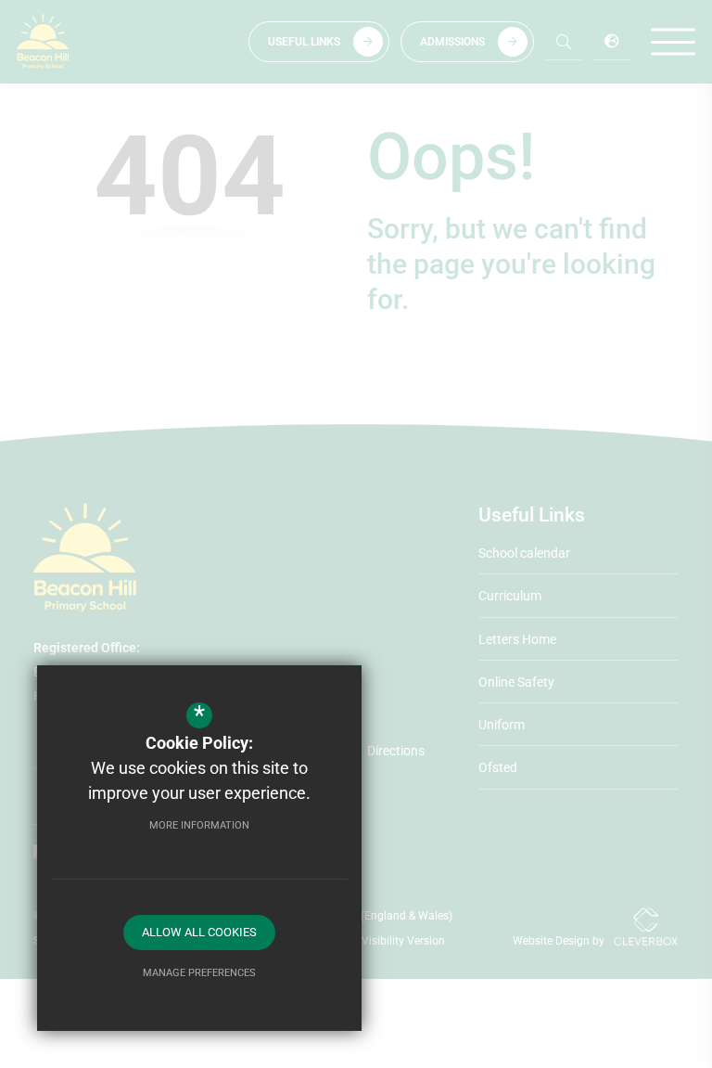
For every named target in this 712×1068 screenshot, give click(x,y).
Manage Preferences (199, 973)
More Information (199, 825)
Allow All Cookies (199, 932)
